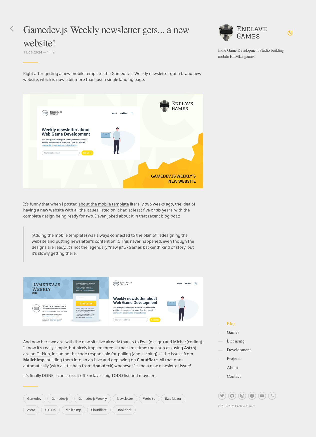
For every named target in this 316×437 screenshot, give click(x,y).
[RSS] (272, 396)
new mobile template (82, 73)
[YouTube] (262, 396)
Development (239, 349)
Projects (234, 358)
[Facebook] (252, 396)
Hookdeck (124, 410)
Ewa (144, 341)
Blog (231, 323)
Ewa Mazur (173, 398)
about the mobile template (103, 204)
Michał (179, 341)
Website (149, 398)
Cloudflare (99, 410)
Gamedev (34, 398)
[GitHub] (232, 396)
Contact (234, 376)
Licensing (236, 341)
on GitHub (40, 353)
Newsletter (125, 398)
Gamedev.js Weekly (130, 73)
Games (233, 332)
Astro (31, 410)
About (232, 367)
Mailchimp (73, 410)
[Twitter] (222, 396)
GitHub (50, 410)
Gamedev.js (59, 398)
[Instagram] (242, 396)
